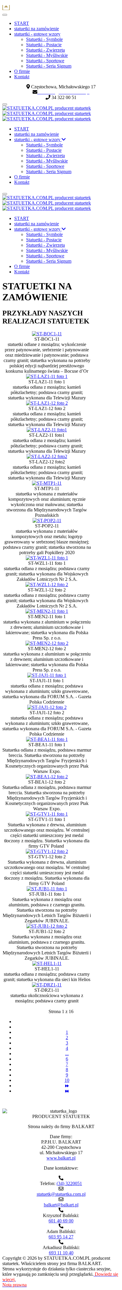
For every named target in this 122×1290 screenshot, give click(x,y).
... (67, 1053)
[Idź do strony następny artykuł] (67, 1085)
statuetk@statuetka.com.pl (61, 1194)
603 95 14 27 (61, 1236)
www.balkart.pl (61, 1157)
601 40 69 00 (61, 1220)
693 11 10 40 (61, 1252)
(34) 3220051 (69, 1183)
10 (67, 1080)
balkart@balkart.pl (61, 1204)
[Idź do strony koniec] (67, 1090)
